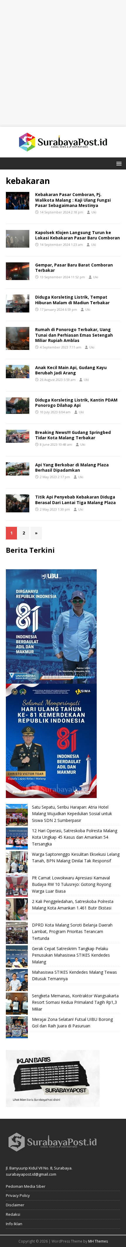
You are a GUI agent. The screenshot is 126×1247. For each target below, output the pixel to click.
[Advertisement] (63, 63)
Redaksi (13, 1214)
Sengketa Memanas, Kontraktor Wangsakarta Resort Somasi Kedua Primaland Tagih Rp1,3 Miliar (75, 1002)
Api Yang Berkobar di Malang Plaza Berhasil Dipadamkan (72, 467)
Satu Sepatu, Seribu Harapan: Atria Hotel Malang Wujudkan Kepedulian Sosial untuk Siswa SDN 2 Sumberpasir (72, 813)
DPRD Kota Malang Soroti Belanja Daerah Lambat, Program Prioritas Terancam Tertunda (72, 931)
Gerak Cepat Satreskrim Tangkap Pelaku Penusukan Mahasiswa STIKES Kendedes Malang (71, 955)
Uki (93, 212)
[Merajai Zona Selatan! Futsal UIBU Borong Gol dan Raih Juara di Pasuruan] (17, 1027)
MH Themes (98, 1241)
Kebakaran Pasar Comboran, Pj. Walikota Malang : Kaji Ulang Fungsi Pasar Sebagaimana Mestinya (73, 200)
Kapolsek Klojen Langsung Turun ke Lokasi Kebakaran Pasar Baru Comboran (77, 235)
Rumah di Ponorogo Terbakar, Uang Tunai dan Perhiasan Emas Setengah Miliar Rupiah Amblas (74, 335)
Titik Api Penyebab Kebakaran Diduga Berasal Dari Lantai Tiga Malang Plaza (75, 499)
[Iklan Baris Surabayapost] (53, 1103)
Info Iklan (14, 1223)
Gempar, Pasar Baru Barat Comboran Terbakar (74, 267)
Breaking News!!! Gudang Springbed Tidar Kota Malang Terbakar (73, 435)
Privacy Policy (18, 1195)
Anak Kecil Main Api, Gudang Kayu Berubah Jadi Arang (71, 370)
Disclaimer (15, 1204)
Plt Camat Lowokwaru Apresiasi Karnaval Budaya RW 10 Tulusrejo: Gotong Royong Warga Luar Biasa (71, 884)
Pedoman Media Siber (25, 1186)
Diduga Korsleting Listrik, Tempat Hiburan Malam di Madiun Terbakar (72, 299)
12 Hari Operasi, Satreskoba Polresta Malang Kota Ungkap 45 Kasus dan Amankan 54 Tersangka (74, 837)
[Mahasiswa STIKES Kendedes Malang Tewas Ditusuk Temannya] (17, 980)
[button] (118, 163)
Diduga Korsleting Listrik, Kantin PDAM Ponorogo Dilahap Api (76, 402)
